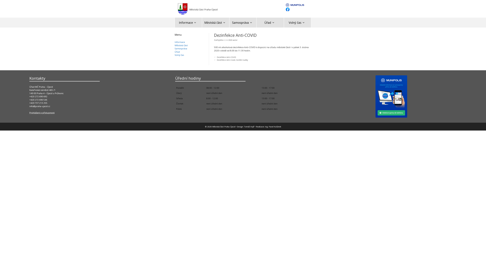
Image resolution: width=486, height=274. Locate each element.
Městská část (213, 23)
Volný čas (295, 23)
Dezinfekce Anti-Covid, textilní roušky (232, 60)
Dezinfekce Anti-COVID (226, 57)
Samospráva (240, 23)
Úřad (267, 23)
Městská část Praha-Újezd (203, 9)
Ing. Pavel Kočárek (273, 126)
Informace (186, 23)
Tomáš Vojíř (249, 126)
